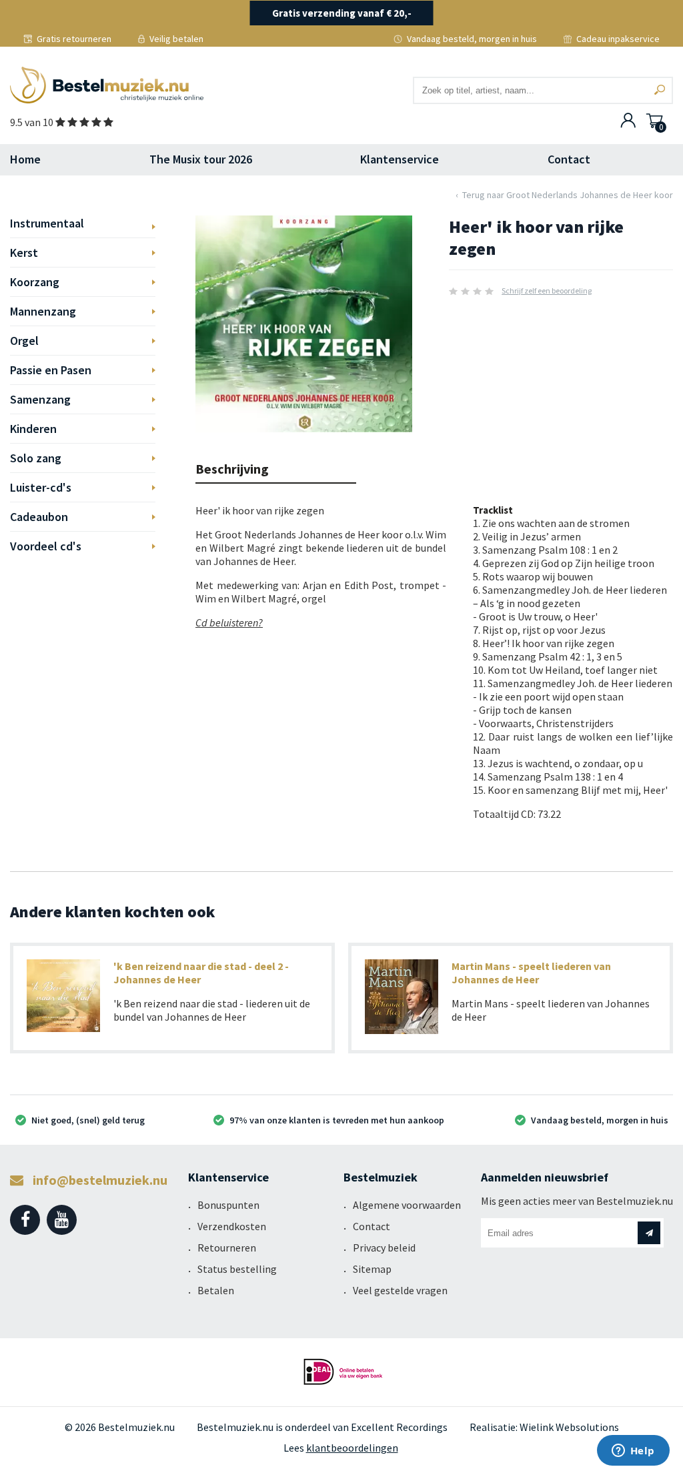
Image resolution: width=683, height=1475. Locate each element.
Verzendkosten (231, 1226)
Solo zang (35, 458)
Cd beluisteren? (229, 622)
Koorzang (34, 282)
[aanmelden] (649, 1232)
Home (25, 159)
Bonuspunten (228, 1204)
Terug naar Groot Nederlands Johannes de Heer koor (567, 195)
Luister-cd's (40, 487)
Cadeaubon (39, 516)
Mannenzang (43, 311)
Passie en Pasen (50, 370)
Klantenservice (399, 159)
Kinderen (33, 428)
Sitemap (372, 1269)
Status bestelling (237, 1269)
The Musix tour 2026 (200, 159)
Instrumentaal (47, 223)
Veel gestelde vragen (400, 1290)
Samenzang (40, 399)
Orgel (24, 340)
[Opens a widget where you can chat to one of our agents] (633, 1451)
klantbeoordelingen (352, 1447)
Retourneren (226, 1247)
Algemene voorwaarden (407, 1204)
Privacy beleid (384, 1247)
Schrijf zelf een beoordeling (547, 291)
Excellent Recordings (399, 1427)
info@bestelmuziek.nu (98, 1179)
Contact (569, 159)
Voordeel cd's (45, 546)
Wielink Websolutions (569, 1427)
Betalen (215, 1290)
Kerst (24, 252)
